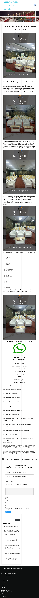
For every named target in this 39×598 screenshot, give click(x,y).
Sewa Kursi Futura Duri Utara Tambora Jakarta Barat (17, 472)
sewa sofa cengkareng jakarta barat (9, 445)
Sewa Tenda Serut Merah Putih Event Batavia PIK (11, 531)
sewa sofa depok (30, 445)
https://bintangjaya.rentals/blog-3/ (10, 434)
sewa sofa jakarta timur (12, 448)
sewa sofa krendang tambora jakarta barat (19, 452)
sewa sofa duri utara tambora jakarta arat (22, 446)
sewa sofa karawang (19, 451)
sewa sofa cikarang (24, 445)
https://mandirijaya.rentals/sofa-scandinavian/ (12, 410)
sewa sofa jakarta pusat (28, 447)
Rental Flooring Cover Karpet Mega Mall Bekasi (12, 552)
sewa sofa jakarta (14, 447)
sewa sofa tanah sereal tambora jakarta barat (28, 454)
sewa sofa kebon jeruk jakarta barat (28, 451)
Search (17, 519)
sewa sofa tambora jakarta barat (16, 454)
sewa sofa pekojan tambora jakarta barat (11, 453)
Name (6, 497)
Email (6, 500)
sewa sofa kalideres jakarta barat (10, 451)
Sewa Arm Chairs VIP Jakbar (15, 545)
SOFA (8, 442)
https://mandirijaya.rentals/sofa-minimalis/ (12, 389)
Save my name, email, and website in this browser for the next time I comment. (19, 509)
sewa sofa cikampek (18, 445)
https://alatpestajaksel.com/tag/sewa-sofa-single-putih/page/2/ (16, 430)
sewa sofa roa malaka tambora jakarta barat (25, 453)
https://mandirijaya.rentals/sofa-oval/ (11, 406)
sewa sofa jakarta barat (21, 447)
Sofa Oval (10, 442)
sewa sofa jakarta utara (19, 448)
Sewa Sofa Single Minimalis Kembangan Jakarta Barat (17, 476)
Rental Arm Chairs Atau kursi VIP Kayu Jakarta (11, 526)
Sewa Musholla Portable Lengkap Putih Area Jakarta (11, 527)
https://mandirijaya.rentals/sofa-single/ (11, 393)
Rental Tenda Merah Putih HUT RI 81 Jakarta (11, 530)
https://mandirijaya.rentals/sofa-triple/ (11, 401)
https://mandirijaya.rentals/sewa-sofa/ (11, 385)
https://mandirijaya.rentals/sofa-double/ (11, 397)
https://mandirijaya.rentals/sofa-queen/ (11, 414)
